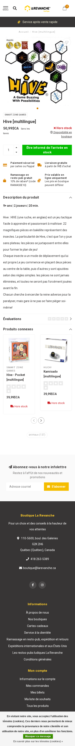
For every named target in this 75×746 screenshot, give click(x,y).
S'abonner (58, 486)
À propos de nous (37, 612)
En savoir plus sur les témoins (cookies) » (38, 741)
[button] (37, 108)
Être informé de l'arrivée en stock (47, 150)
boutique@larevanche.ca (39, 568)
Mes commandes (37, 685)
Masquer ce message (38, 736)
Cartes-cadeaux (37, 626)
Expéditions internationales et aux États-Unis (37, 646)
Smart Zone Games (15, 115)
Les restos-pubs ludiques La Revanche (37, 652)
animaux (37, 434)
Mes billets (38, 692)
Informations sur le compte (37, 679)
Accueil (24, 32)
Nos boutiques (37, 619)
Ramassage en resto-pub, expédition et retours (38, 639)
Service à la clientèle (37, 632)
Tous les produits (37, 706)
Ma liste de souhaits (38, 699)
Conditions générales (37, 659)
